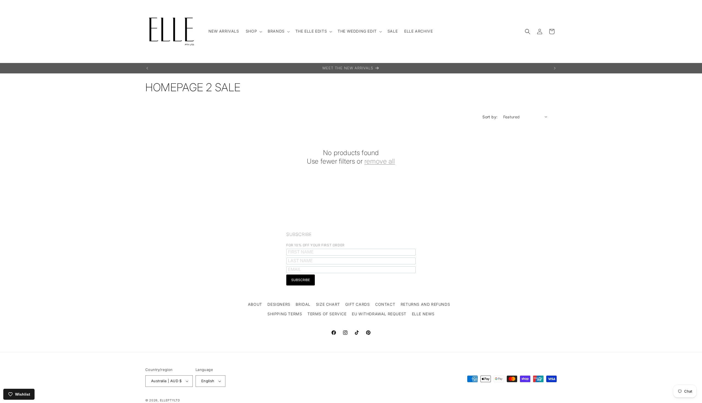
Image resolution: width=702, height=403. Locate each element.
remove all (379, 161)
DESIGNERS (278, 304)
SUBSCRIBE (299, 234)
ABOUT (255, 304)
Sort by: (489, 117)
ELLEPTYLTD (170, 400)
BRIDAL (303, 304)
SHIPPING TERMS (284, 313)
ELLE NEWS (423, 313)
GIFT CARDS (357, 304)
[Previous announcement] (147, 68)
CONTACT (385, 304)
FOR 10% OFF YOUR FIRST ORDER (315, 245)
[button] (253, 31)
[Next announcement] (555, 68)
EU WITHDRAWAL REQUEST (379, 313)
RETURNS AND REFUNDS (425, 304)
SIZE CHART (328, 304)
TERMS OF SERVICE (327, 313)
